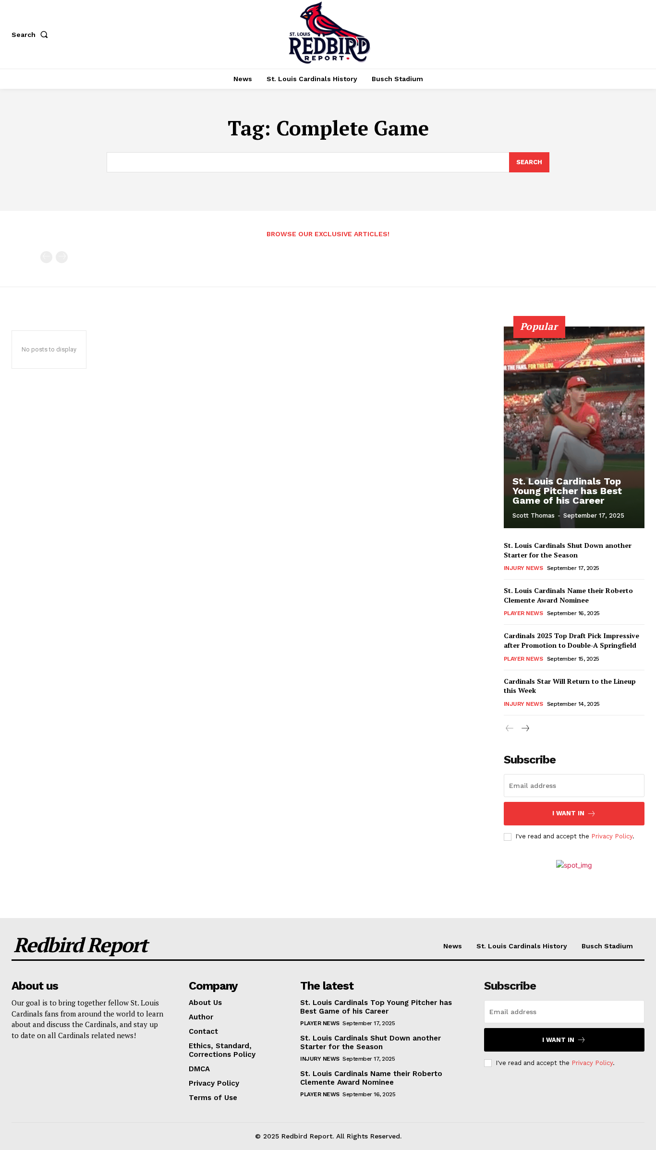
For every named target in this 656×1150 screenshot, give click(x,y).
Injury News (523, 568)
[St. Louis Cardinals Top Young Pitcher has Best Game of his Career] (574, 427)
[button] (32, 34)
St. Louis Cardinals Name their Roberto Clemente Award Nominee (568, 595)
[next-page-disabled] (62, 257)
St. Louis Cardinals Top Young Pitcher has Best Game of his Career (567, 490)
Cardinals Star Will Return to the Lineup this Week (570, 686)
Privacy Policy (611, 836)
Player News (523, 613)
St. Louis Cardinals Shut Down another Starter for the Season (568, 550)
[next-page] (525, 729)
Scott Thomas (533, 515)
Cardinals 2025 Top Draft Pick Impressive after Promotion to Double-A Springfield (571, 640)
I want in (568, 813)
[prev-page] (46, 257)
